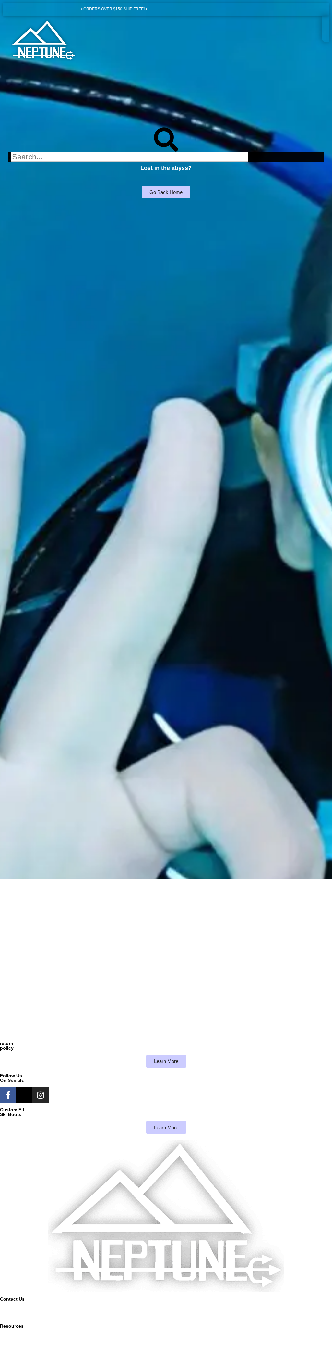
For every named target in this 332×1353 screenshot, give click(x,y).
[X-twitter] (24, 1095)
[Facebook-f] (8, 1095)
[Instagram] (40, 1095)
